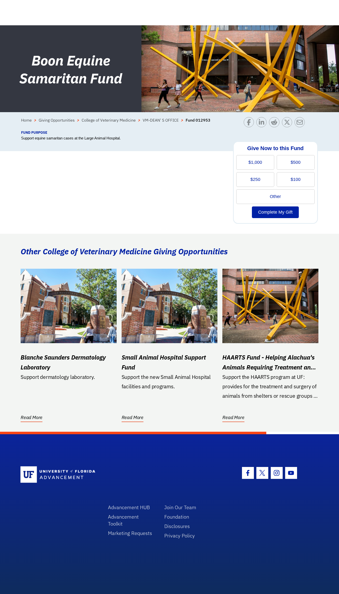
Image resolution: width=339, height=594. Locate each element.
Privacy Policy (179, 535)
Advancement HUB (129, 507)
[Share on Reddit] (275, 123)
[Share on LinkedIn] (262, 123)
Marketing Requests (130, 533)
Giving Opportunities (57, 120)
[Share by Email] (301, 123)
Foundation (176, 516)
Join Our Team (180, 507)
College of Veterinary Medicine (109, 120)
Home (26, 120)
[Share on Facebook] (250, 123)
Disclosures (177, 526)
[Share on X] (288, 123)
